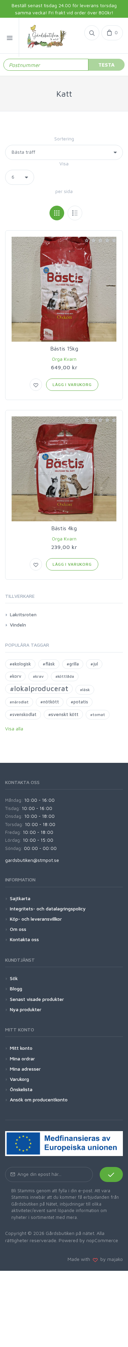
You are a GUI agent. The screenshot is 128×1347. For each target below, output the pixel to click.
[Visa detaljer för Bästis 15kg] (64, 289)
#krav (38, 676)
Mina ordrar (22, 1058)
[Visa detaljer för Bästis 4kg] (64, 468)
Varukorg (19, 1079)
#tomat (97, 714)
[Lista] (75, 213)
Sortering (64, 138)
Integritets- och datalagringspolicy (48, 908)
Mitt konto (21, 1048)
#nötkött (49, 701)
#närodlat (19, 702)
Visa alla (14, 728)
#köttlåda (64, 676)
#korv (15, 676)
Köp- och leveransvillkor (36, 919)
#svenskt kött (63, 714)
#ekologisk (20, 663)
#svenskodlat (23, 714)
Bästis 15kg (64, 348)
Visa (64, 163)
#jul (94, 663)
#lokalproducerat (39, 688)
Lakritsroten (23, 614)
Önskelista (21, 1089)
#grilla (73, 663)
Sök (14, 978)
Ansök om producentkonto (39, 1099)
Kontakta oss (24, 939)
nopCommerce (102, 1240)
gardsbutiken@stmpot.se (32, 860)
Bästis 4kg (64, 528)
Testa (106, 64)
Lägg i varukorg (72, 384)
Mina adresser (25, 1069)
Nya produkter (25, 1009)
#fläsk (49, 663)
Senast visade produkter (37, 999)
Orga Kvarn (64, 359)
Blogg (16, 988)
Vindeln (18, 625)
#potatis (79, 701)
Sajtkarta (20, 898)
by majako (110, 1259)
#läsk (85, 689)
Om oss (18, 929)
